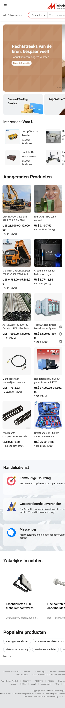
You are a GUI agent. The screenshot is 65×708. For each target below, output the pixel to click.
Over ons (27, 671)
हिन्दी (57, 684)
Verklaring (39, 671)
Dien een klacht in (10, 671)
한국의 (23, 684)
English (15, 681)
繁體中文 (39, 681)
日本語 (51, 681)
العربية (33, 684)
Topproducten (22, 674)
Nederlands (46, 684)
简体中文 (27, 681)
